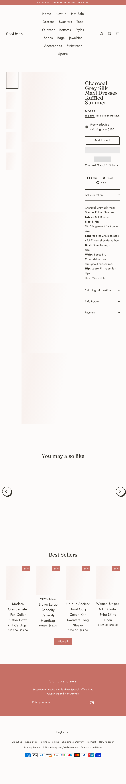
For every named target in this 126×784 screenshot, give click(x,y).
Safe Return (92, 301)
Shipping (90, 115)
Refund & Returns (49, 742)
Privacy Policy (32, 747)
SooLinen (14, 34)
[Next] (120, 491)
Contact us (31, 742)
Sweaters (65, 21)
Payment (90, 313)
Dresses (48, 21)
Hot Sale (77, 13)
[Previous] (6, 491)
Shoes (48, 37)
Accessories (53, 45)
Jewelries (75, 37)
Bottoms (65, 29)
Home (46, 13)
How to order (106, 742)
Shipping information (98, 290)
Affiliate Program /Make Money (60, 747)
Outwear (48, 29)
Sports (63, 53)
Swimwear (74, 45)
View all (63, 641)
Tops (80, 21)
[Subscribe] (91, 702)
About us (17, 742)
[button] (102, 150)
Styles (79, 29)
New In (61, 13)
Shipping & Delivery (73, 742)
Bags (61, 37)
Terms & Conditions (91, 747)
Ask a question (94, 195)
